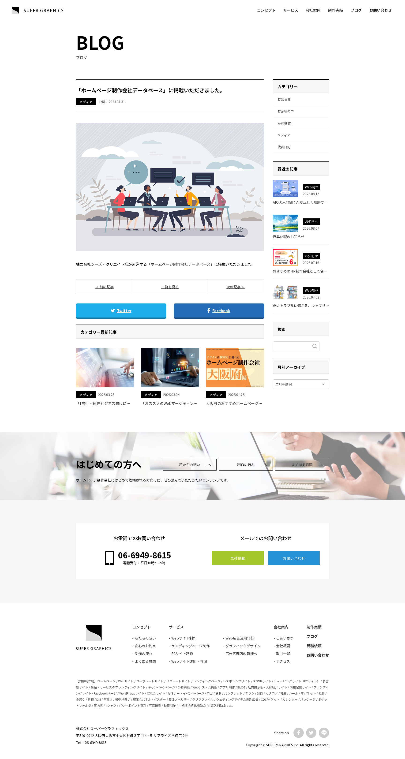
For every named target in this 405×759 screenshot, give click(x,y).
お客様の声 (286, 111)
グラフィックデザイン (243, 645)
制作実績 (335, 10)
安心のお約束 (145, 645)
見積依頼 (237, 558)
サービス (290, 10)
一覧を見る (170, 286)
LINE (324, 733)
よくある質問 (302, 464)
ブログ (356, 10)
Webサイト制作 (183, 638)
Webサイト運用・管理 (189, 661)
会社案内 (313, 10)
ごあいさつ (285, 638)
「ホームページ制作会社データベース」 (180, 264)
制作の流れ (246, 464)
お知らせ (284, 99)
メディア (85, 101)
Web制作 (284, 123)
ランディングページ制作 (190, 645)
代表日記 (284, 147)
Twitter (124, 310)
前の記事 (106, 286)
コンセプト (266, 10)
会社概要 (283, 645)
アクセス (283, 661)
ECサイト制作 (182, 653)
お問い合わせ (294, 558)
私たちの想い (189, 464)
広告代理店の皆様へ (241, 653)
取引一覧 (283, 653)
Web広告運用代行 (239, 638)
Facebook (221, 310)
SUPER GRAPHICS (37, 10)
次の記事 (233, 286)
